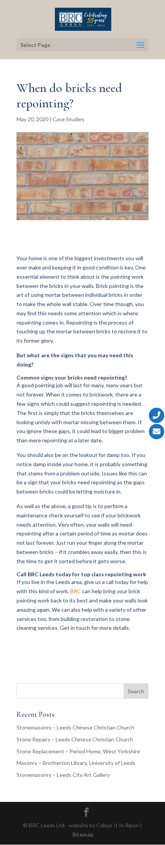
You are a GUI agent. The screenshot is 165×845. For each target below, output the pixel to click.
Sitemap (82, 834)
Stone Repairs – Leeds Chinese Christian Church (74, 739)
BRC (75, 591)
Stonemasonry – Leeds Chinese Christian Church (75, 727)
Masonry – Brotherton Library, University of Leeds (75, 763)
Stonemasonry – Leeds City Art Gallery (63, 774)
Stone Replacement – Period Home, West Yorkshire (78, 751)
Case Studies (68, 119)
